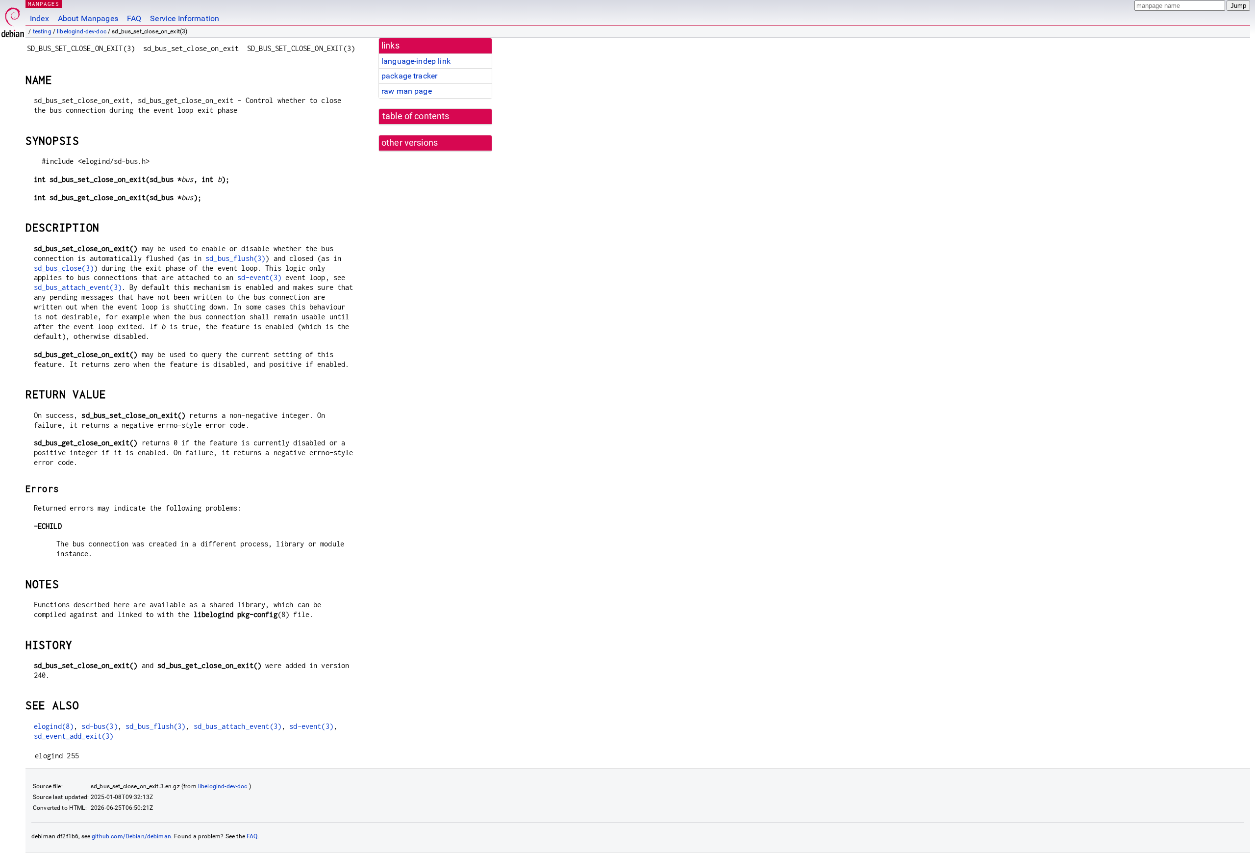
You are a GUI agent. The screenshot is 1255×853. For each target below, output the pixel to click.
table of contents (416, 116)
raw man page (406, 91)
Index (39, 18)
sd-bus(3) (99, 726)
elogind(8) (54, 726)
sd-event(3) (259, 277)
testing (42, 31)
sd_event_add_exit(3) (74, 736)
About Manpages (88, 18)
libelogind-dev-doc (81, 31)
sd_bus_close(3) (64, 268)
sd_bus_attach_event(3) (78, 287)
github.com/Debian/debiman (131, 836)
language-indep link (416, 61)
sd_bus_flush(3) (235, 258)
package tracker (409, 75)
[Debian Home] (12, 20)
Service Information (184, 18)
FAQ (134, 18)
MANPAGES (43, 3)
